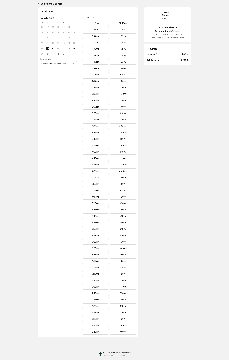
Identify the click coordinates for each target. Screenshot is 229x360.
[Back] (38, 4)
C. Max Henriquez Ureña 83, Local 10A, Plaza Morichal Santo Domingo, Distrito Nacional (167, 35)
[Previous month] (70, 18)
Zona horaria (45, 59)
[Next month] (74, 18)
